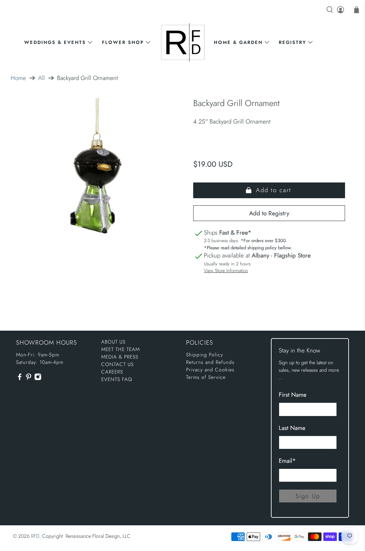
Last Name (292, 428)
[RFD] (182, 42)
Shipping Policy (204, 354)
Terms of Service (206, 377)
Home (18, 78)
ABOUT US (113, 341)
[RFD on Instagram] (37, 378)
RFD (35, 536)
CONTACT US (117, 364)
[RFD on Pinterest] (28, 378)
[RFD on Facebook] (19, 378)
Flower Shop (123, 42)
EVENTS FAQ (116, 379)
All (41, 78)
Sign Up (307, 496)
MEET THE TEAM (120, 349)
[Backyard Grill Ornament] (96, 181)
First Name (293, 394)
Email (287, 460)
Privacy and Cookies (210, 369)
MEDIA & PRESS (119, 356)
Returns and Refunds (210, 362)
